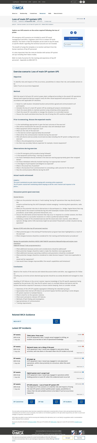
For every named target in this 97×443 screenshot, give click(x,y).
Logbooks (35, 2)
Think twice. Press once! (35, 335)
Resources (43, 13)
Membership (23, 13)
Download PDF (74, 38)
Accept (68, 438)
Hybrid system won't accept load (38, 373)
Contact (43, 2)
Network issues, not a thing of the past (40, 347)
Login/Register (16, 2)
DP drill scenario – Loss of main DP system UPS (43, 385)
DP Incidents (68, 44)
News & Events (58, 13)
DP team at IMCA (32, 422)
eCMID (29, 2)
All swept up (31, 359)
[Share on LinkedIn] (71, 32)
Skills (39, 2)
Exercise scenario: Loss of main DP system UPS (29, 24)
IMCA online (54, 422)
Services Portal (24, 2)
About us (14, 13)
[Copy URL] (75, 32)
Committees (33, 13)
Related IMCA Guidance (47, 24)
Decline (79, 438)
